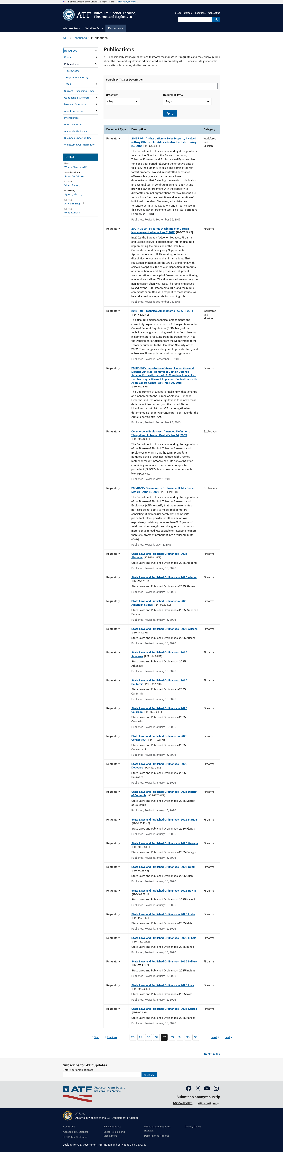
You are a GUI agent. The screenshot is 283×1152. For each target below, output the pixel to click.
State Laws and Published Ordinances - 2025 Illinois (163, 938)
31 (156, 1037)
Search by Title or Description (124, 79)
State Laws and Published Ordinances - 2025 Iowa (162, 985)
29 (140, 1037)
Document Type (173, 95)
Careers (188, 13)
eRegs (178, 13)
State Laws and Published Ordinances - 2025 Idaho (163, 914)
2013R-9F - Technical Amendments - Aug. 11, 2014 (162, 310)
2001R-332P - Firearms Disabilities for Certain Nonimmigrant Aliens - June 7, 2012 (160, 230)
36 (195, 1037)
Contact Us (214, 13)
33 (172, 1037)
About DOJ (69, 1126)
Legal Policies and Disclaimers (114, 1133)
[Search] (216, 19)
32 (164, 1037)
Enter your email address (78, 1069)
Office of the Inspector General (157, 1128)
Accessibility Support (75, 1131)
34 (180, 1037)
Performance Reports (156, 1135)
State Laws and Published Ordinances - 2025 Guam (163, 867)
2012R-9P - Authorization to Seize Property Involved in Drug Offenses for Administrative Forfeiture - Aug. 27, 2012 (164, 142)
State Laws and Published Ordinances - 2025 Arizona (164, 629)
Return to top (212, 1053)
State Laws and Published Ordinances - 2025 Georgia (164, 843)
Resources (80, 38)
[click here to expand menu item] (96, 51)
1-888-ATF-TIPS (182, 1103)
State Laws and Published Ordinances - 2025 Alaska (164, 577)
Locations (200, 13)
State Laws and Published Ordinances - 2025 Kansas (164, 1008)
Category (112, 95)
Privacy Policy (193, 1126)
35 (187, 1037)
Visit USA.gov (138, 1144)
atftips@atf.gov (207, 1103)
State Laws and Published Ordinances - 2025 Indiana (164, 961)
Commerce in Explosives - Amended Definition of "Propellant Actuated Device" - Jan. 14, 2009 (161, 433)
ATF (65, 38)
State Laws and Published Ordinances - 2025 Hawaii (163, 890)
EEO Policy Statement (75, 1137)
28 (132, 1037)
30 (148, 1037)
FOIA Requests (112, 1126)
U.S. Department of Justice (122, 1117)
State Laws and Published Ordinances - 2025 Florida (164, 819)
